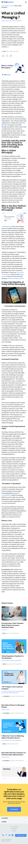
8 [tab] (11, 778)
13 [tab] (17, 778)
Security (14, 830)
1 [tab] (2, 778)
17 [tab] (22, 778)
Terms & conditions (14, 826)
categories (5, 818)
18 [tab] (23, 778)
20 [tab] (25, 778)
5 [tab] (7, 778)
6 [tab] (8, 778)
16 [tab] (20, 778)
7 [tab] (9, 778)
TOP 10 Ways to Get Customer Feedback (12, 688)
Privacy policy (14, 828)
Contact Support (21, 835)
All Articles (4, 629)
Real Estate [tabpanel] (6, 769)
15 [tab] (19, 778)
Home (3, 5)
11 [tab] (14, 778)
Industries (4, 692)
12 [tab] (15, 778)
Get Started (14, 809)
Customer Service (20, 691)
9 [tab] (12, 778)
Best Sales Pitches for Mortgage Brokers (13, 706)
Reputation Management (15, 20)
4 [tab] (6, 778)
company (4, 821)
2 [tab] (3, 778)
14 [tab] (18, 778)
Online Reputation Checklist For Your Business (13, 657)
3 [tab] (4, 778)
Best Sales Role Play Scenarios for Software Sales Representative (14, 754)
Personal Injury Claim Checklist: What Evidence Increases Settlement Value (13, 625)
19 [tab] (24, 778)
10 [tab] (13, 778)
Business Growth (9, 5)
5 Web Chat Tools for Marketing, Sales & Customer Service (13, 737)
